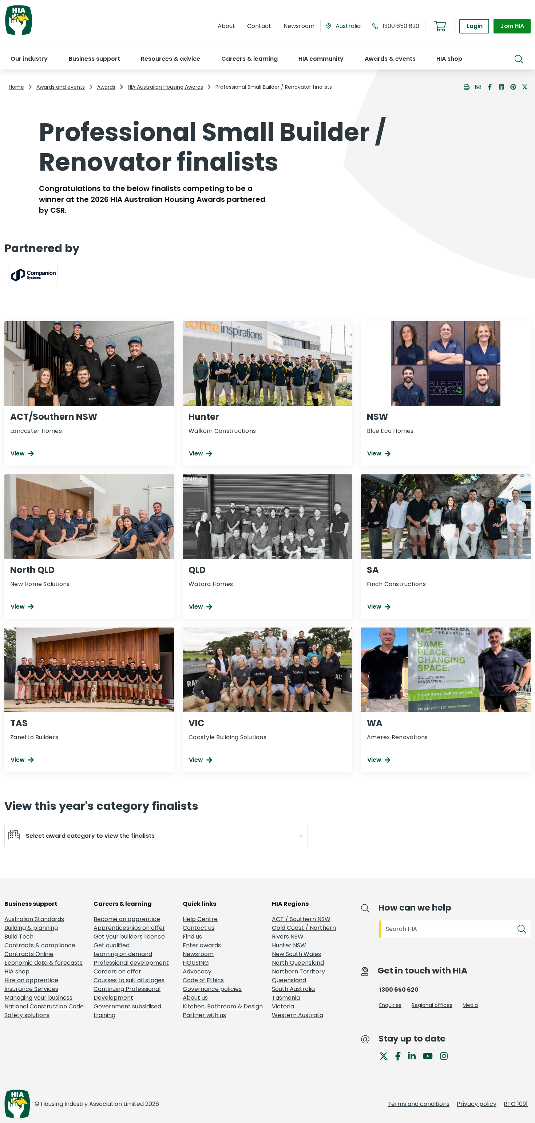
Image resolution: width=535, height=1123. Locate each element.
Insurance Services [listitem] (31, 989)
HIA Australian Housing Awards (165, 87)
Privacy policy (476, 1104)
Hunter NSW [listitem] (289, 945)
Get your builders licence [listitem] (129, 936)
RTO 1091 (516, 1104)
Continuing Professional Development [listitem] (127, 993)
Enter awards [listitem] (202, 945)
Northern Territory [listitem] (298, 971)
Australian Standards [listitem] (34, 919)
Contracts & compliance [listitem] (39, 945)
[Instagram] (446, 1055)
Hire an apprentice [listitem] (31, 980)
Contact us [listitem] (198, 928)
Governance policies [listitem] (212, 989)
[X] (386, 1055)
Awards (106, 87)
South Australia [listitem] (293, 989)
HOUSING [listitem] (196, 963)
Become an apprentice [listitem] (127, 919)
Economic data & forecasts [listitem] (43, 963)
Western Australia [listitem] (297, 1015)
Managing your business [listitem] (38, 997)
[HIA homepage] (18, 34)
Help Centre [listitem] (200, 919)
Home (16, 87)
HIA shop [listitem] (16, 971)
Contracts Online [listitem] (29, 954)
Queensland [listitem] (289, 980)
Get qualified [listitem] (112, 945)
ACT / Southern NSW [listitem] (301, 919)
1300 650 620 (401, 26)
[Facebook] (401, 1055)
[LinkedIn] (414, 1055)
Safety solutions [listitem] (26, 1015)
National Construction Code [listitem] (44, 1006)
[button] (29, 58)
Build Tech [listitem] (18, 936)
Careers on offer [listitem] (117, 971)
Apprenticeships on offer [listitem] (129, 928)
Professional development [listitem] (131, 963)
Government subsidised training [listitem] (127, 1010)
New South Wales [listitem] (296, 954)
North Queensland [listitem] (298, 963)
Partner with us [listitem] (204, 1015)
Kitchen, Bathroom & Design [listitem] (223, 1006)
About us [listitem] (195, 997)
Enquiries (390, 1005)
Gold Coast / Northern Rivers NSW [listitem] (304, 932)
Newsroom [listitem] (198, 954)
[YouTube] (431, 1055)
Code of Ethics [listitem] (203, 980)
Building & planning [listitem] (31, 928)
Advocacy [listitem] (197, 971)
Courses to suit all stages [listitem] (129, 980)
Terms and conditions (418, 1104)
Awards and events (60, 87)
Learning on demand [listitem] (123, 954)
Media (470, 1005)
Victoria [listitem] (283, 1006)
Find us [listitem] (192, 936)
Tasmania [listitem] (286, 997)
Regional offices (432, 1005)
